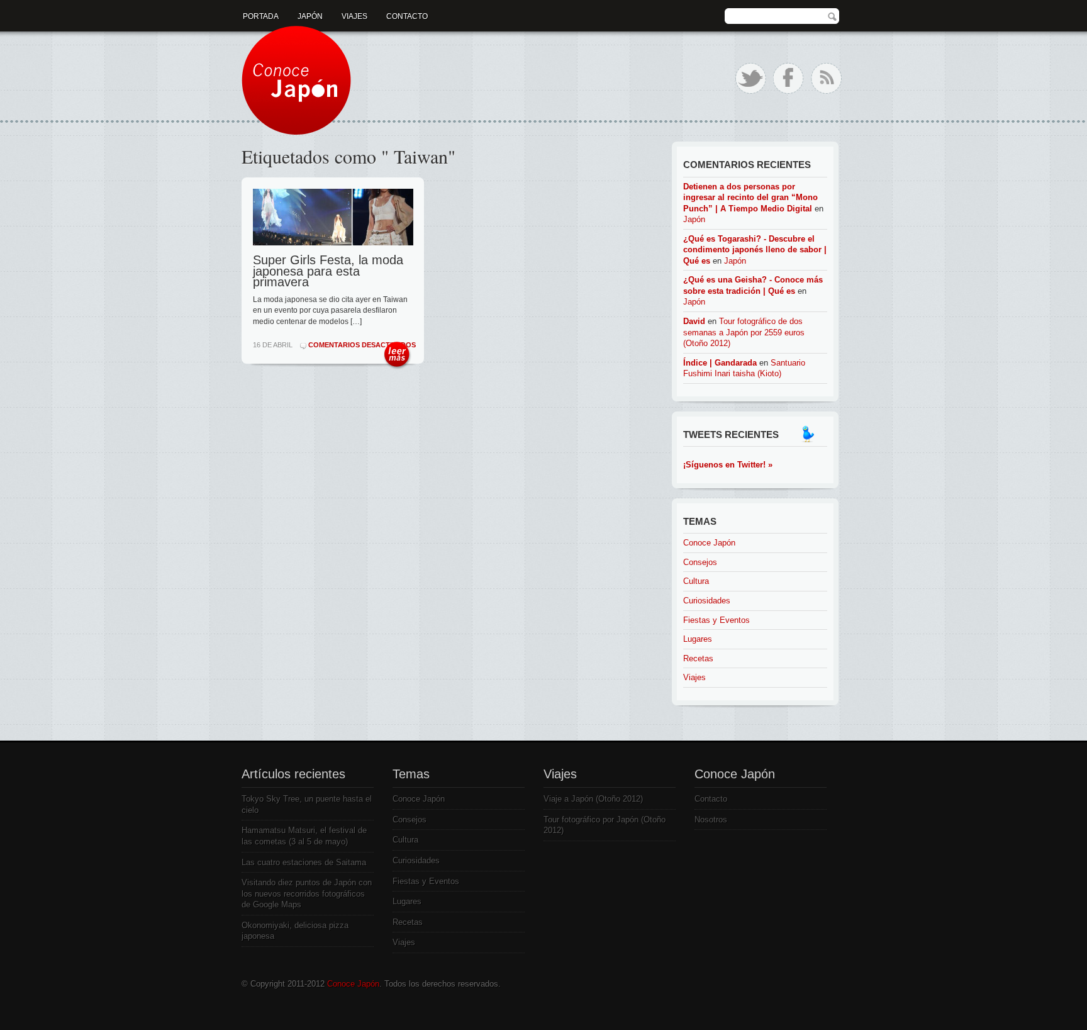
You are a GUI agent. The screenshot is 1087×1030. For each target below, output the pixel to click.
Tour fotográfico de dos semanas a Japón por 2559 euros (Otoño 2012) (744, 332)
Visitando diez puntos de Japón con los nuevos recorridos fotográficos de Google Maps (307, 893)
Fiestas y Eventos (716, 620)
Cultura (696, 581)
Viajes (354, 16)
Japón (310, 16)
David (694, 321)
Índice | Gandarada (720, 362)
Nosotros (710, 819)
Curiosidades (706, 600)
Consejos (700, 562)
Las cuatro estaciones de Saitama (304, 862)
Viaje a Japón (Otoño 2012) (593, 798)
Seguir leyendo (396, 355)
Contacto (407, 16)
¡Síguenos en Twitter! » (727, 464)
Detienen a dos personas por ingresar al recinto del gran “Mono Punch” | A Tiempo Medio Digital (750, 197)
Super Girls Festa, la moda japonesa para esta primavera (328, 271)
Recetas (698, 658)
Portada (261, 16)
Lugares (697, 639)
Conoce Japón (709, 542)
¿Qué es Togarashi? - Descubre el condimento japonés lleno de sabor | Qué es (755, 250)
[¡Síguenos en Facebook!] (788, 78)
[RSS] (826, 78)
